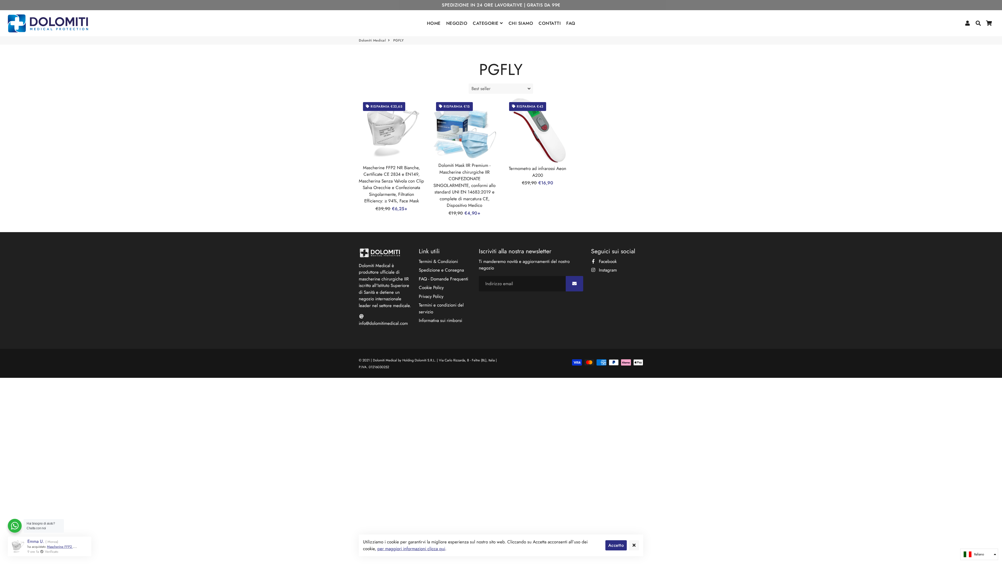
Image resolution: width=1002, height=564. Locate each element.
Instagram (607, 270)
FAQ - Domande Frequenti (443, 279)
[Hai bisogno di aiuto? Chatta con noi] (15, 526)
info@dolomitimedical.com (383, 323)
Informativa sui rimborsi (440, 320)
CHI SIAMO (521, 23)
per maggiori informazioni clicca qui (411, 548)
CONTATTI (550, 23)
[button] (979, 554)
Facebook (607, 261)
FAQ (570, 23)
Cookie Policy (431, 287)
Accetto (616, 545)
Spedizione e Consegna (441, 270)
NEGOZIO (457, 23)
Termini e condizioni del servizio (441, 308)
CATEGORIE (486, 23)
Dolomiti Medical (372, 40)
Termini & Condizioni (438, 261)
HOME (434, 23)
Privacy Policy (431, 296)
